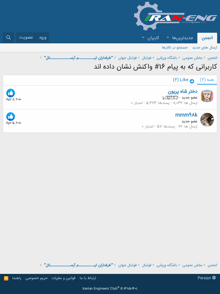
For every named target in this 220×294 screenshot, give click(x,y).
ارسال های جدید (204, 48)
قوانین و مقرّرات (63, 278)
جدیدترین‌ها (182, 38)
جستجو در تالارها (175, 48)
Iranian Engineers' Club (110, 288)
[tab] (183, 80)
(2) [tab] (207, 80)
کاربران (153, 38)
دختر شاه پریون (182, 92)
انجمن (207, 38)
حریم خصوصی (36, 278)
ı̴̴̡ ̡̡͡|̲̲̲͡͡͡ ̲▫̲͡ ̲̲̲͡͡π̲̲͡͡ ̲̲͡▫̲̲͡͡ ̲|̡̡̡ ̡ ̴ (168, 97)
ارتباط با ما (88, 278)
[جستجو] (8, 37)
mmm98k (186, 115)
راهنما (16, 278)
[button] (168, 38)
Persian (205, 278)
